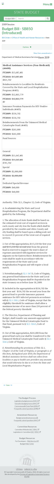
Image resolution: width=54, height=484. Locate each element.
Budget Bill (9, 18)
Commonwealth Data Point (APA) (26, 406)
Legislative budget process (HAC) (26, 401)
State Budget (27, 12)
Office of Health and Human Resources (28, 37)
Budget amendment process (26, 418)
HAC (31, 430)
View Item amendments (42, 53)
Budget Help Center (27, 444)
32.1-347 (27, 273)
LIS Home (19, 469)
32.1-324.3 (31, 324)
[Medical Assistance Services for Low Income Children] (11, 385)
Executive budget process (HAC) (26, 404)
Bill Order (6, 37)
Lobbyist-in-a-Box (30, 469)
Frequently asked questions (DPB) (26, 409)
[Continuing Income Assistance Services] (4, 385)
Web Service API (33, 441)
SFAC (35, 430)
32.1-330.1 (14, 300)
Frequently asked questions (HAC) (26, 420)
